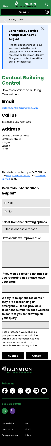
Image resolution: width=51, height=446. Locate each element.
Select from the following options (24, 222)
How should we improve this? (21, 238)
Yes (10, 203)
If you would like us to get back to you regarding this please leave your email (25, 278)
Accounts (24, 12)
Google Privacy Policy (18, 175)
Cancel (37, 355)
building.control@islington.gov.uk (20, 108)
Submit (13, 355)
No (10, 211)
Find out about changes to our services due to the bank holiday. (25, 48)
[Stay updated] (6, 411)
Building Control (16, 19)
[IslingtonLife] (14, 411)
